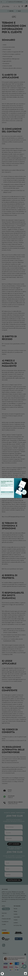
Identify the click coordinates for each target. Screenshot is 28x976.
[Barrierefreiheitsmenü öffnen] (2, 973)
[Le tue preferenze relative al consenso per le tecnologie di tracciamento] (25, 973)
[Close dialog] (27, 478)
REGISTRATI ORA (7, 492)
